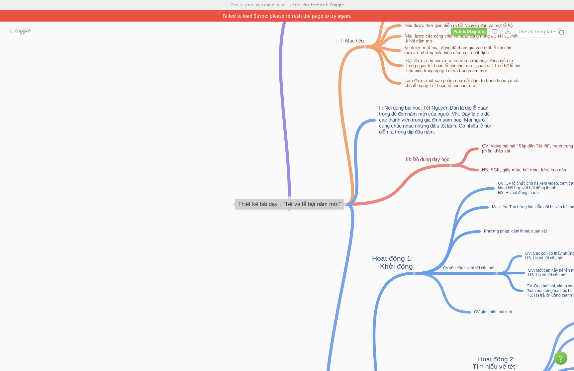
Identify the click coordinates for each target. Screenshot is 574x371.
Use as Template (537, 31)
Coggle (337, 5)
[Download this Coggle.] (508, 31)
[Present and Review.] (494, 32)
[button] (560, 358)
